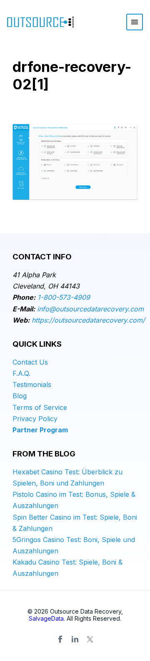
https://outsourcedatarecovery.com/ (88, 320)
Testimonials (31, 384)
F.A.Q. (21, 373)
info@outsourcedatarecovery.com (90, 309)
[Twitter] (90, 639)
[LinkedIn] (75, 639)
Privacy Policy (35, 418)
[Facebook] (60, 639)
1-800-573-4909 (64, 297)
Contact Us (30, 362)
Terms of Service (39, 407)
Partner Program (40, 430)
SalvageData (46, 618)
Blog (19, 396)
